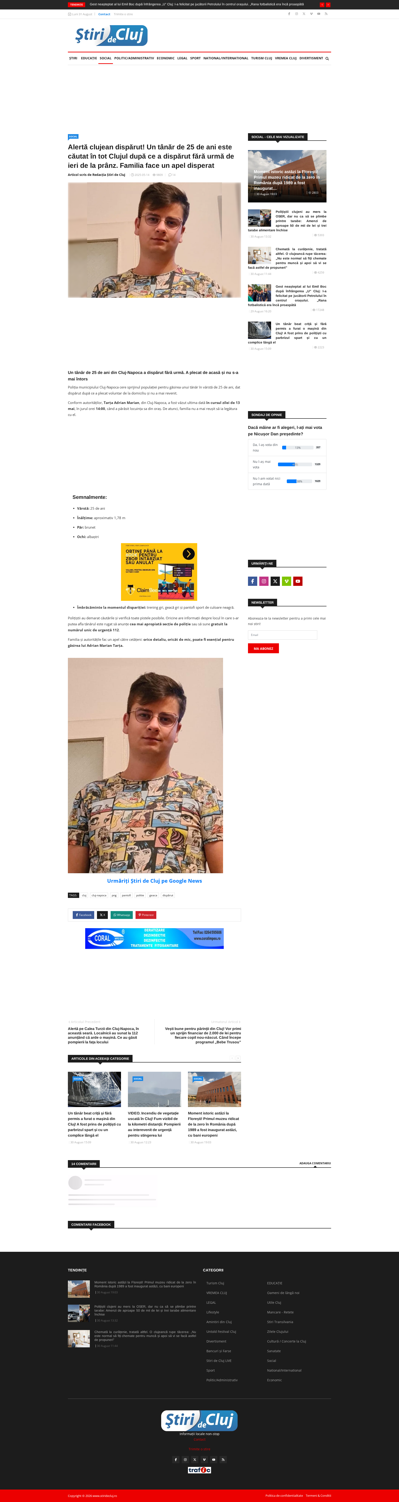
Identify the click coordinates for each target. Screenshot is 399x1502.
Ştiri (73, 58)
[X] (304, 14)
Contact (104, 14)
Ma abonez (263, 648)
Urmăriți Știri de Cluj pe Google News (154, 880)
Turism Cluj (261, 58)
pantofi (126, 895)
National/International (225, 58)
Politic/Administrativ (134, 58)
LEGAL (182, 58)
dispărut (168, 895)
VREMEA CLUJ (286, 58)
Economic (166, 58)
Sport (195, 58)
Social (106, 58)
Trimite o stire (123, 14)
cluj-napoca (99, 895)
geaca (153, 895)
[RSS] (326, 14)
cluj (84, 895)
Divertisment (311, 58)
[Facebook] (290, 14)
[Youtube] (319, 14)
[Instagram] (297, 14)
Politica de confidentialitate (284, 1495)
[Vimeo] (312, 14)
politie (140, 895)
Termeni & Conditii (318, 1495)
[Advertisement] (247, 35)
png (114, 895)
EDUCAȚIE (89, 58)
